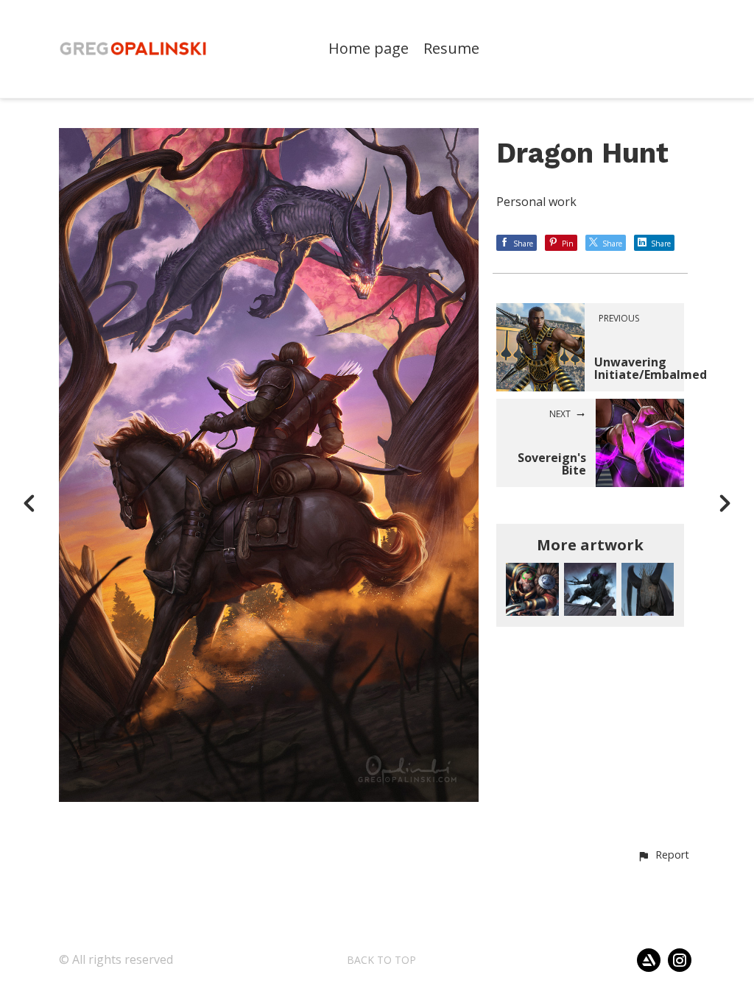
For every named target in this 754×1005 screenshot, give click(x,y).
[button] (663, 855)
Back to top (381, 960)
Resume (451, 49)
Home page (368, 49)
